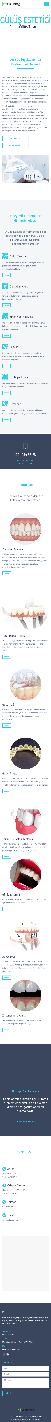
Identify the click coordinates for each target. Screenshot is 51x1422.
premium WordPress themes (32, 1416)
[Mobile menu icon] (46, 4)
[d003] (25, 169)
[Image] (25, 529)
